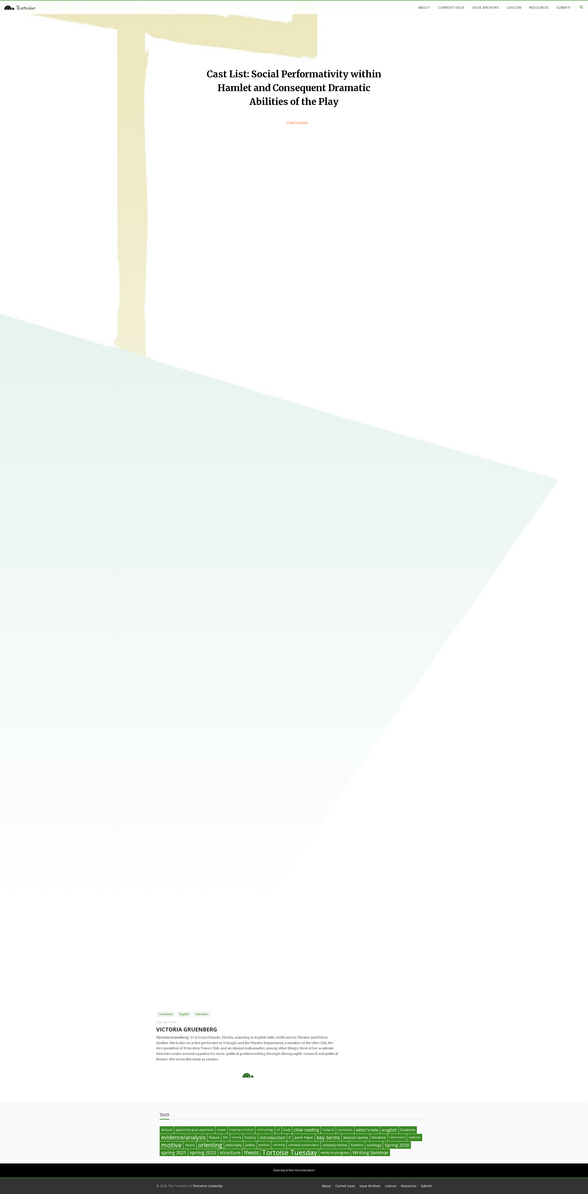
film (225, 1137)
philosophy (234, 1145)
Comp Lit (328, 1130)
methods (415, 1137)
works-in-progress (335, 1152)
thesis (251, 1152)
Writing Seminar (370, 1152)
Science (357, 1145)
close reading (306, 1129)
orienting (210, 1145)
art (278, 1129)
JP (290, 1137)
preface (264, 1145)
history (250, 1137)
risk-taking (279, 1144)
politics (250, 1145)
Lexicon (390, 1186)
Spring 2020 (397, 1145)
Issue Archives (370, 1186)
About (326, 1186)
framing (236, 1137)
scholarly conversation (303, 1145)
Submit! (426, 1186)
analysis (221, 1129)
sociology (374, 1145)
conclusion (345, 1130)
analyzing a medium (241, 1129)
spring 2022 (203, 1152)
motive (171, 1145)
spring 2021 (173, 1152)
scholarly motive (334, 1145)
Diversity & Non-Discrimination (294, 1170)
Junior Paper (303, 1137)
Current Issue (345, 1186)
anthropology (265, 1129)
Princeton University (208, 1186)
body (286, 1130)
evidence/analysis (183, 1137)
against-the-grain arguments (195, 1130)
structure (230, 1152)
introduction (272, 1137)
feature (214, 1137)
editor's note (367, 1129)
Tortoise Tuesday (289, 1152)
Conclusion (297, 123)
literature (379, 1137)
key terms (328, 1137)
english (389, 1130)
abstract (166, 1130)
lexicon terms (355, 1137)
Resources (408, 1186)
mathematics (397, 1137)
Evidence (407, 1129)
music (190, 1145)
